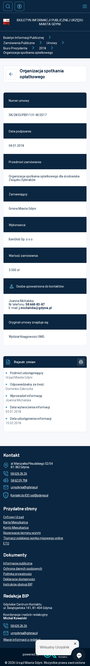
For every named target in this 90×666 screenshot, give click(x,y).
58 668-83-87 (35, 304)
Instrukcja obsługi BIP (18, 584)
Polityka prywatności (17, 574)
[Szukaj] (7, 6)
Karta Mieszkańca (15, 522)
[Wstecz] (11, 74)
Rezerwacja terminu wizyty (22, 533)
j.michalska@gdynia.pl (35, 308)
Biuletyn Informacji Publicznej (23, 37)
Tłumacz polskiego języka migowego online (33, 538)
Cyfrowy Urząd (13, 517)
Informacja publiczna (17, 563)
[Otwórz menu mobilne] (84, 6)
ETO (6, 543)
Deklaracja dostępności (19, 579)
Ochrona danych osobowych (22, 568)
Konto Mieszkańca (16, 527)
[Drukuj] (81, 362)
